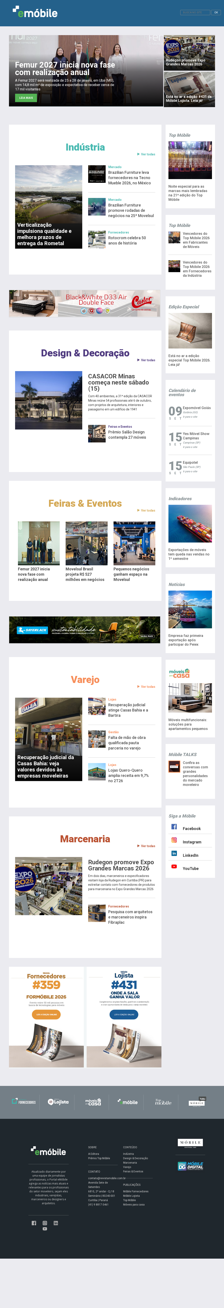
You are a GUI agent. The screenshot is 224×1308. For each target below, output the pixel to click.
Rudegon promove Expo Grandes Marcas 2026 (121, 865)
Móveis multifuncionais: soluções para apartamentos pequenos (188, 724)
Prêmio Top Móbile (99, 1158)
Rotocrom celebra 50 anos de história (127, 240)
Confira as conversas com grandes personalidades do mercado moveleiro (195, 774)
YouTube (191, 868)
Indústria (85, 147)
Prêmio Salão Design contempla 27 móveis (127, 435)
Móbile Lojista (131, 1195)
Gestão (113, 732)
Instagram (192, 842)
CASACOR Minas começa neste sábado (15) (118, 382)
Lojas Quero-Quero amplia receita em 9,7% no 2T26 (128, 775)
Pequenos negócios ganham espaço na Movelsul (131, 574)
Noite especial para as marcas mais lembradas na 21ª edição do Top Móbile (187, 193)
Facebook (192, 828)
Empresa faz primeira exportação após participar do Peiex (185, 640)
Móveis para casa (134, 1204)
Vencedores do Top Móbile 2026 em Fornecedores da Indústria (197, 269)
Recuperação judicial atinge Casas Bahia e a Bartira (128, 710)
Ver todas (148, 154)
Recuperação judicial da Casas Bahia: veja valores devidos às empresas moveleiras (45, 766)
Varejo (85, 680)
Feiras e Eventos (120, 426)
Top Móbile (129, 1200)
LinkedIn (190, 855)
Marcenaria (85, 839)
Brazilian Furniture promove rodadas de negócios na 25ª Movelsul (131, 210)
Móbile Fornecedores (136, 1191)
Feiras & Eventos (85, 503)
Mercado (115, 167)
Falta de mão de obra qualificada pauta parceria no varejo (127, 742)
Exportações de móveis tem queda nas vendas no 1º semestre (189, 554)
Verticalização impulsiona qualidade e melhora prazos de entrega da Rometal (44, 234)
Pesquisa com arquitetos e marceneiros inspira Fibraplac (130, 917)
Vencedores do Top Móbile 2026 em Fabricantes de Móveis (196, 240)
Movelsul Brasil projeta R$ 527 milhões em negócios (85, 574)
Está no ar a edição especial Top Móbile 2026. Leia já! (189, 360)
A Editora (93, 1153)
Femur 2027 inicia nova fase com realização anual (34, 574)
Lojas (112, 699)
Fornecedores (118, 232)
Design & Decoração (85, 353)
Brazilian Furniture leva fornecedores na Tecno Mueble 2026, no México (129, 177)
